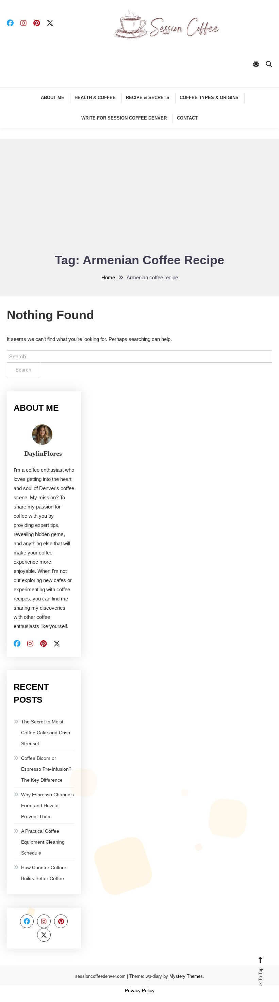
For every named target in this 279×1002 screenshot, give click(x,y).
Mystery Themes (186, 976)
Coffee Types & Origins (209, 97)
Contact (187, 118)
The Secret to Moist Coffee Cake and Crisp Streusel (45, 732)
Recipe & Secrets (147, 97)
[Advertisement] (139, 200)
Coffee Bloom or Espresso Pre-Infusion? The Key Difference (46, 769)
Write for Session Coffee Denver (124, 118)
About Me (52, 97)
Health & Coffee (95, 97)
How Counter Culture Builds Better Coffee (43, 873)
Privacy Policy (139, 990)
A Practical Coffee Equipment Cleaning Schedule (43, 842)
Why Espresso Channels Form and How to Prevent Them (47, 805)
